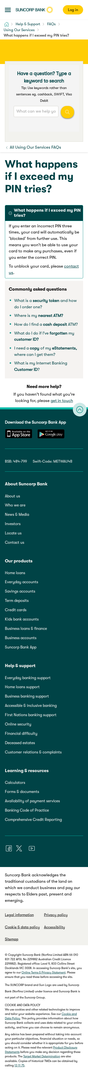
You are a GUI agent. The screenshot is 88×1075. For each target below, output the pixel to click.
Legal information (19, 915)
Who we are (15, 505)
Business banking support (27, 696)
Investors (13, 524)
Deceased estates (20, 743)
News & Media (17, 514)
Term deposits (17, 600)
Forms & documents (22, 792)
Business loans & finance (26, 628)
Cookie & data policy (22, 927)
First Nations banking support (30, 715)
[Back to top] (79, 409)
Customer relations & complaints (33, 752)
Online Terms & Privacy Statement (44, 972)
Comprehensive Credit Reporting (33, 819)
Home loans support (22, 687)
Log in (73, 10)
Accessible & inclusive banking (31, 705)
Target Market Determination (41, 1056)
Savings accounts (20, 591)
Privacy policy (56, 915)
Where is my (38, 315)
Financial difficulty (21, 733)
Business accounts (20, 638)
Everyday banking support (28, 678)
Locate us (13, 533)
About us (12, 496)
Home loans (15, 573)
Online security (18, 724)
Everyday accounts (21, 582)
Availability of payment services (32, 801)
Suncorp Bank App (20, 647)
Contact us (14, 542)
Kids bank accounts (22, 619)
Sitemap (11, 939)
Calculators (15, 782)
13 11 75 (19, 1065)
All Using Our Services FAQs (35, 147)
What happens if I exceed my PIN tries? (47, 213)
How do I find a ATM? (46, 324)
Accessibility (54, 927)
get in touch (62, 400)
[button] (8, 10)
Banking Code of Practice (27, 810)
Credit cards (15, 610)
